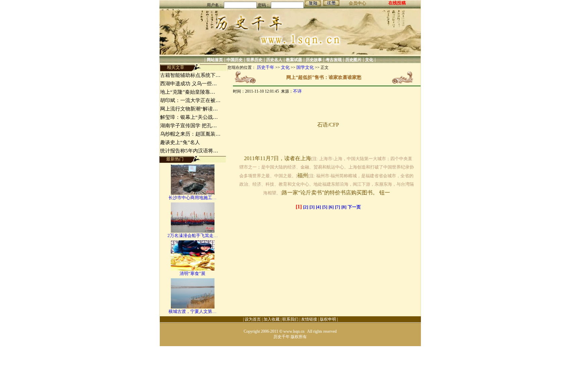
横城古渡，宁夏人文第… (192, 311)
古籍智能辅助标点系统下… (190, 75)
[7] (337, 206)
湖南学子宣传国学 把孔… (188, 125)
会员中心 (357, 3)
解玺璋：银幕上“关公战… (189, 117)
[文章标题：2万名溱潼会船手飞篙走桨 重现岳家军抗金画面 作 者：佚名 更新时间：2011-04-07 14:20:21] (192, 231)
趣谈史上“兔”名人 (180, 142)
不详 (297, 91)
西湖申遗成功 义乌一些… (188, 83)
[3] (312, 206)
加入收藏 (271, 319)
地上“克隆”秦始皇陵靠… (187, 92)
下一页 (354, 206)
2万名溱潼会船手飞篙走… (192, 235)
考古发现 (334, 59)
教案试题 (294, 59)
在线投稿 (397, 2)
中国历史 (235, 59)
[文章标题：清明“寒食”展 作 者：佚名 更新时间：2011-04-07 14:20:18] (192, 269)
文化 (369, 59)
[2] (305, 206)
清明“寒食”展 (192, 273)
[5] (324, 206)
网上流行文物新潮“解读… (189, 108)
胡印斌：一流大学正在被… (190, 100)
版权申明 (328, 319)
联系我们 (290, 319)
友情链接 (309, 319)
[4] (318, 206)
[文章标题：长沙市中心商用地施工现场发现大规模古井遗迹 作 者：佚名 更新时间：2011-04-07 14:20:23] (192, 193)
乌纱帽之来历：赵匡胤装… (190, 134)
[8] (343, 206)
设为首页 (253, 319)
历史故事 (314, 59)
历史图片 (353, 59)
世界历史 (254, 59)
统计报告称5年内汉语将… (189, 150)
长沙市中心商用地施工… (192, 197)
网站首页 (215, 59)
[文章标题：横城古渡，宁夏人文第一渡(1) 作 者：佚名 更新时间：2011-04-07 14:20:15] (192, 307)
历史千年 (265, 67)
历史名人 (274, 59)
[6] (331, 206)
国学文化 (305, 67)
